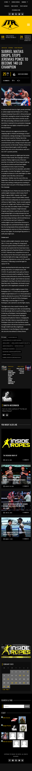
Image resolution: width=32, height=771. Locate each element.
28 (8, 686)
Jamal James (6, 343)
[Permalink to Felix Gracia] (5, 717)
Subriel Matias (7, 354)
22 (12, 683)
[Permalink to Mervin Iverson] (6, 741)
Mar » (8, 689)
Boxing (11, 47)
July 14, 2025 (8, 460)
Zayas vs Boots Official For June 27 (11, 36)
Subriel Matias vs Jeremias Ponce (12, 357)
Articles (4, 47)
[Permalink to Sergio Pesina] (6, 725)
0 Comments (6, 80)
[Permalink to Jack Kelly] (14, 719)
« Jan (3, 689)
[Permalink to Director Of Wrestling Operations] (12, 735)
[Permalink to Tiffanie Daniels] (22, 719)
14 (8, 679)
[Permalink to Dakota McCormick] (15, 727)
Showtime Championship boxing (12, 351)
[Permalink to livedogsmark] (24, 743)
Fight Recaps (18, 47)
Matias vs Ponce (19, 346)
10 (20, 675)
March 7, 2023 (9, 539)
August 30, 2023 (9, 486)
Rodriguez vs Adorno (9, 348)
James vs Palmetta (8, 346)
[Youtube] (22, 14)
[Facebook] (9, 14)
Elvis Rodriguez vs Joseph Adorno (12, 340)
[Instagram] (12, 14)
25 (24, 683)
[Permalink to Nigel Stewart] (23, 727)
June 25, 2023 (8, 512)
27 (4, 686)
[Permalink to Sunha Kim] (4, 735)
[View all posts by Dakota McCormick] (14, 74)
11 (24, 675)
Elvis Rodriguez (12, 337)
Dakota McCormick (23, 74)
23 (16, 683)
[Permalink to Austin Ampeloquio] (20, 735)
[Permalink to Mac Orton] (16, 743)
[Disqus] (16, 571)
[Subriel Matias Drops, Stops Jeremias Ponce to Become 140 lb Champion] (16, 96)
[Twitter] (19, 14)
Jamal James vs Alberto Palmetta (20, 343)
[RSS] (16, 14)
